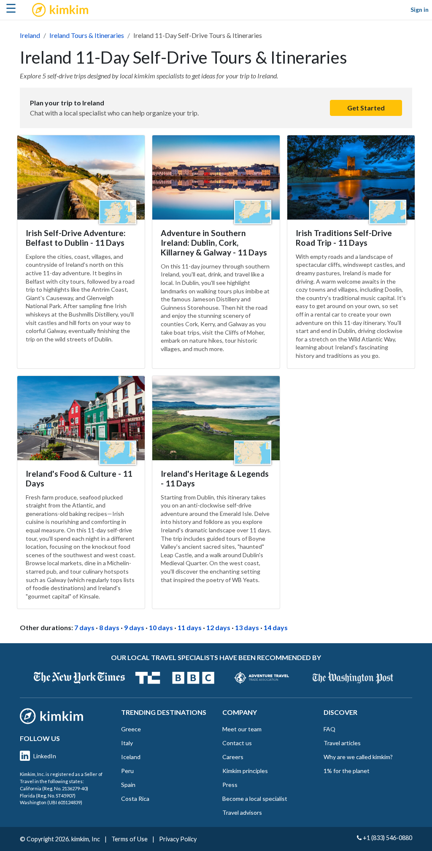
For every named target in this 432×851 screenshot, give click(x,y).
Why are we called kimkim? (358, 756)
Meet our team (242, 729)
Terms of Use (129, 839)
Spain (128, 784)
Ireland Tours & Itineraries (86, 35)
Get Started (366, 108)
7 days (84, 627)
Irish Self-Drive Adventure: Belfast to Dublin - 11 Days (76, 237)
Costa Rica (135, 798)
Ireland (30, 35)
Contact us (237, 742)
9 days (134, 627)
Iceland (130, 756)
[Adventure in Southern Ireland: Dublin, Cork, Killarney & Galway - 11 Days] (216, 177)
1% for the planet (347, 770)
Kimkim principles (245, 770)
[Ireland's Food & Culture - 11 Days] (81, 418)
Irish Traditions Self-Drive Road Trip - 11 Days (344, 237)
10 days (161, 627)
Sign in (419, 9)
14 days (276, 627)
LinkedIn (44, 756)
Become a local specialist (254, 798)
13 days (247, 627)
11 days (190, 627)
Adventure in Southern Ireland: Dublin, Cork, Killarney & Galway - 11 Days (214, 242)
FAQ (329, 729)
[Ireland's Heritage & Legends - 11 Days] (216, 418)
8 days (109, 627)
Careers (232, 756)
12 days (218, 627)
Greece (131, 729)
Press (230, 784)
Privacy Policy (178, 839)
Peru (127, 770)
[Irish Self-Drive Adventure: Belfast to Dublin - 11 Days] (81, 177)
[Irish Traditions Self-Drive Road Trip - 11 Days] (351, 177)
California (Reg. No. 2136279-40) (54, 788)
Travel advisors (242, 812)
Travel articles (342, 742)
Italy (127, 742)
